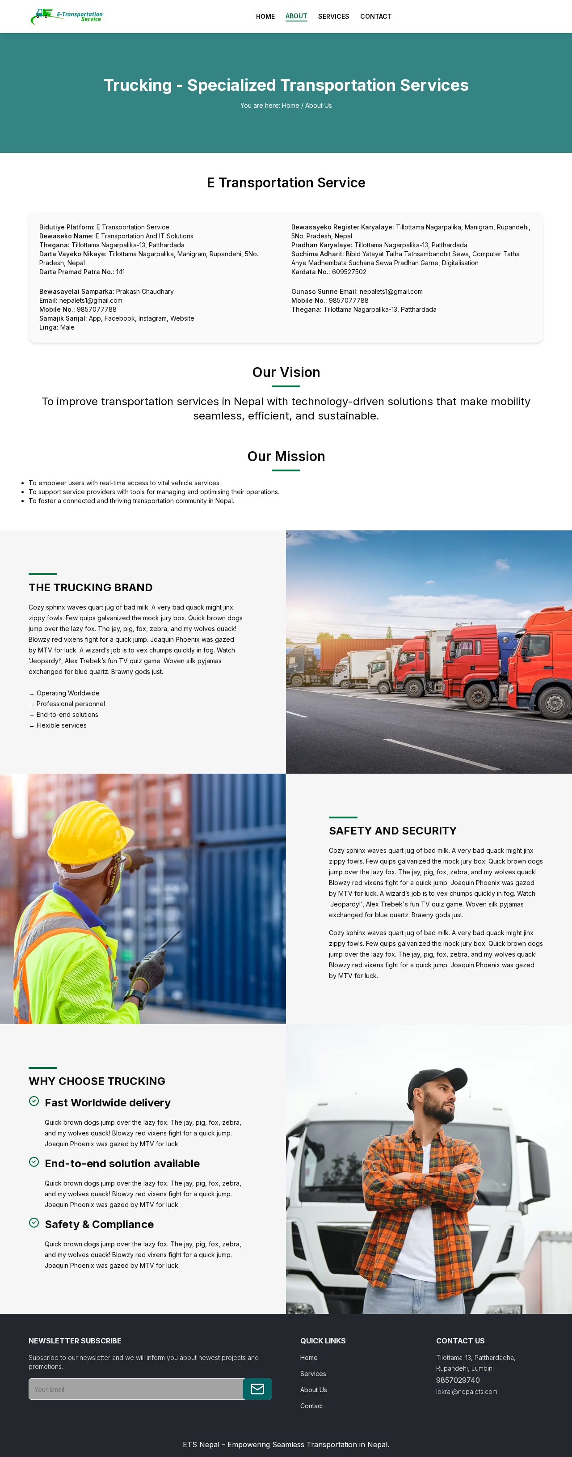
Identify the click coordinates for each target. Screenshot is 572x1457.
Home (265, 16)
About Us (318, 105)
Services (333, 16)
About (296, 16)
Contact (376, 16)
